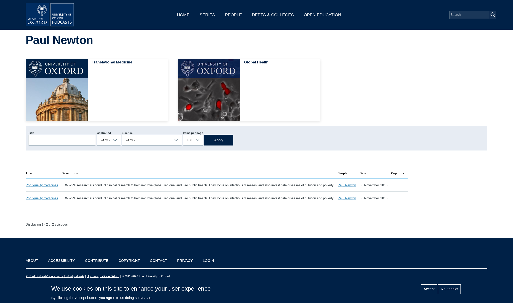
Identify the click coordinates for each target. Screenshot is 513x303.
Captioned (104, 132)
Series (207, 14)
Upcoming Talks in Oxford (103, 276)
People (233, 14)
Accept (429, 289)
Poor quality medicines (42, 185)
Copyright (129, 261)
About (32, 261)
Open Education (322, 14)
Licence (127, 132)
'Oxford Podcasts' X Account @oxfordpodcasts (55, 276)
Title (31, 132)
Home (183, 14)
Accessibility (61, 261)
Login (208, 261)
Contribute (96, 261)
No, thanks (449, 289)
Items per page (193, 132)
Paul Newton (347, 185)
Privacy (185, 261)
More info (145, 298)
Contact (158, 261)
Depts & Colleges (273, 14)
